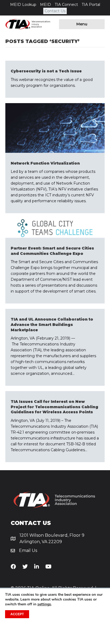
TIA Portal (91, 4)
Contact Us (55, 11)
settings (44, 604)
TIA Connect (66, 4)
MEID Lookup (23, 4)
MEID (45, 4)
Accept (17, 614)
